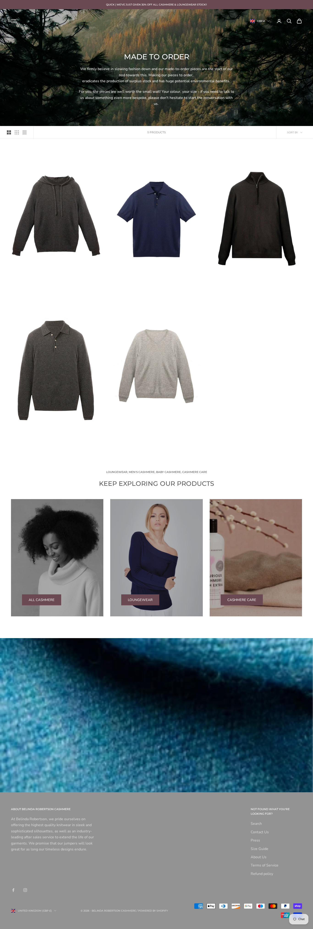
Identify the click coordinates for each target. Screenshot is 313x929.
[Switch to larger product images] (9, 132)
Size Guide (259, 848)
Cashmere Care (241, 600)
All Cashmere (42, 600)
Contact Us (260, 832)
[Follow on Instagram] (25, 890)
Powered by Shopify (153, 910)
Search (256, 823)
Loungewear (140, 600)
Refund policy (262, 873)
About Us (258, 857)
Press (255, 840)
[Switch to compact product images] (24, 132)
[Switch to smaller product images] (17, 132)
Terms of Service (264, 865)
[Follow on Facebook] (13, 890)
